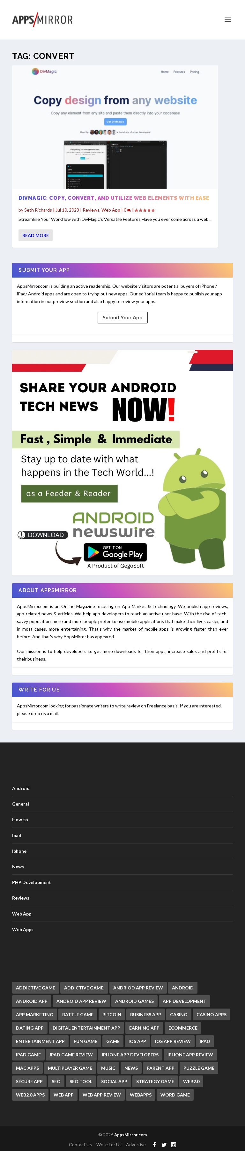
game (113, 1041)
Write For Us (109, 1144)
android (183, 987)
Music (108, 1068)
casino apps (211, 1014)
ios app (137, 1041)
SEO (56, 1081)
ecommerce (182, 1028)
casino (179, 1014)
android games (134, 1001)
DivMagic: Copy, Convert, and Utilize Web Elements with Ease (114, 198)
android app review (81, 1001)
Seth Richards (38, 210)
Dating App (30, 1028)
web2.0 (191, 1081)
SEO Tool (81, 1081)
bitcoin (111, 1014)
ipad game (28, 1054)
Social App (114, 1081)
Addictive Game (35, 987)
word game (175, 1094)
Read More (35, 235)
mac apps (27, 1068)
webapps (141, 1094)
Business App (145, 1014)
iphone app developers (130, 1054)
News (18, 866)
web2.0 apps (30, 1094)
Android (21, 788)
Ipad (16, 835)
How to (20, 819)
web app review (102, 1094)
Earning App (144, 1028)
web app (64, 1094)
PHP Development (31, 882)
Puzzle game (198, 1068)
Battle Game (77, 1014)
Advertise (136, 1144)
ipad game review (71, 1054)
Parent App (160, 1068)
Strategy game (155, 1081)
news (131, 1068)
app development (184, 1001)
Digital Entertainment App (86, 1028)
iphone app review (190, 1054)
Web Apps (22, 929)
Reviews (91, 210)
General (20, 804)
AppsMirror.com (130, 1134)
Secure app (29, 1081)
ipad (205, 1041)
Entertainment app (40, 1041)
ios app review (173, 1041)
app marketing (34, 1014)
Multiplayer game (70, 1068)
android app (32, 1001)
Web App (110, 210)
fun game (85, 1041)
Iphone (19, 851)
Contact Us (80, 1144)
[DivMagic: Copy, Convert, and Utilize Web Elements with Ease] (115, 127)
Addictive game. (84, 987)
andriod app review (138, 987)
